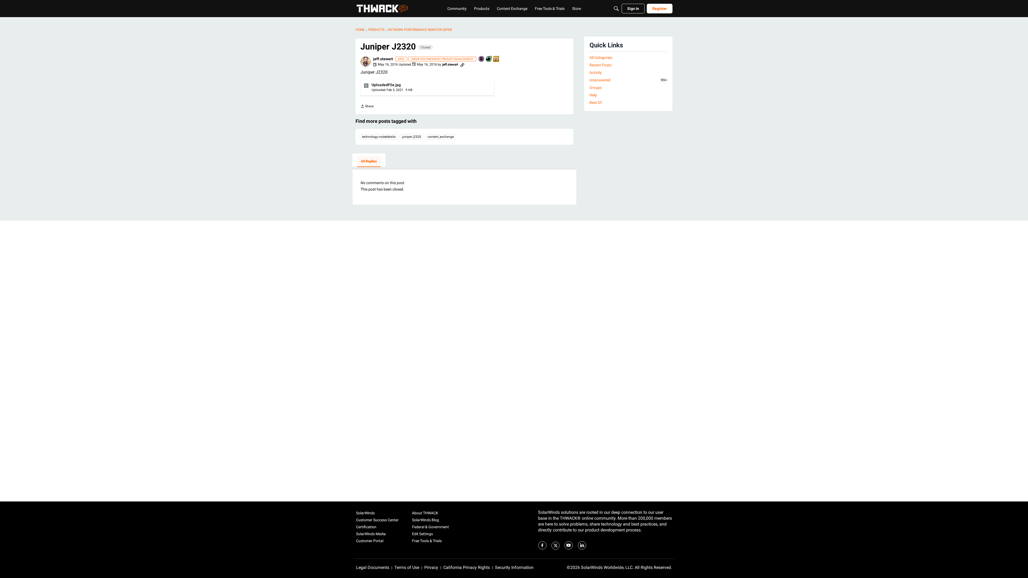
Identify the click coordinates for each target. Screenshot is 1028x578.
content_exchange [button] (441, 137)
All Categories (600, 57)
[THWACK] (382, 8)
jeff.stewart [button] (383, 59)
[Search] (616, 8)
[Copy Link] (462, 64)
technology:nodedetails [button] (379, 137)
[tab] (369, 161)
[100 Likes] (489, 59)
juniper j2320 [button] (411, 137)
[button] (365, 61)
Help (593, 95)
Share (366, 106)
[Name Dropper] (481, 59)
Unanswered (628, 80)
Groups (595, 87)
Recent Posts (600, 65)
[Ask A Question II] (496, 59)
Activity (595, 72)
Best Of (595, 102)
